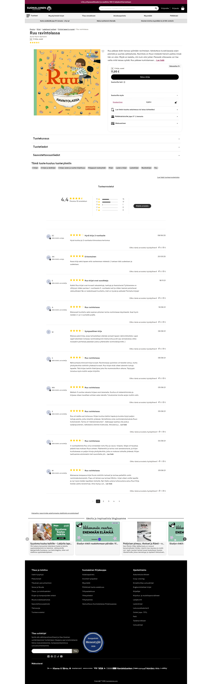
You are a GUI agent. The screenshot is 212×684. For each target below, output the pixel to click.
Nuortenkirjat (146, 168)
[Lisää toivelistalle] (103, 51)
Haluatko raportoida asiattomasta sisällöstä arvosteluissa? (55, 513)
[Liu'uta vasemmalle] (27, 539)
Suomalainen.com (111, 681)
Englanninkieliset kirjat (142, 587)
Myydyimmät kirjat (56, 16)
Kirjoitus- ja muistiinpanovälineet (146, 595)
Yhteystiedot (87, 595)
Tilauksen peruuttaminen (42, 583)
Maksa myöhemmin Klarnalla (106, 21)
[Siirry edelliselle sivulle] (93, 501)
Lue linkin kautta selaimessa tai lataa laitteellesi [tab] (135, 109)
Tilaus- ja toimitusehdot (41, 591)
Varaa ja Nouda (38, 587)
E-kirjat (35, 168)
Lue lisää (160, 60)
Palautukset (36, 579)
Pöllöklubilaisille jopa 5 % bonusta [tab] (129, 116)
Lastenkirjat (134, 168)
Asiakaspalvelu (119, 16)
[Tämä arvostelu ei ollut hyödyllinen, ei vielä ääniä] (163, 247)
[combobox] (129, 8)
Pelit (135, 616)
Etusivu (32, 29)
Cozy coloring (138, 579)
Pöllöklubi (174, 16)
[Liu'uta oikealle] (184, 539)
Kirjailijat (136, 591)
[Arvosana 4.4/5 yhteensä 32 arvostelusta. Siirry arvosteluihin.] (35, 42)
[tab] (106, 139)
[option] (54, 21)
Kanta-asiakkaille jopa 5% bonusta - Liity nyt (55, 21)
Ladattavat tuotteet (49, 29)
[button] (32, 16)
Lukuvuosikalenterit (141, 608)
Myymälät (148, 16)
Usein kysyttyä (38, 575)
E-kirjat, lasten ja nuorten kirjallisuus (72, 168)
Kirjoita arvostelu (142, 206)
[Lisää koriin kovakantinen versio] (176, 102)
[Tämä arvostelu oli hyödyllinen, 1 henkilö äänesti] (159, 431)
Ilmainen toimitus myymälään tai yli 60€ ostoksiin (157, 21)
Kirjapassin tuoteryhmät (97, 168)
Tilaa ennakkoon (88, 16)
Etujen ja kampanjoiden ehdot (44, 595)
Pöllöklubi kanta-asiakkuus (93, 587)
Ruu (155, 168)
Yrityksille (165, 8)
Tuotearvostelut (38, 612)
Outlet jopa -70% (140, 612)
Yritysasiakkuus (88, 591)
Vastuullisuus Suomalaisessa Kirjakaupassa (99, 604)
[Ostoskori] (182, 8)
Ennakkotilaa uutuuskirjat (143, 583)
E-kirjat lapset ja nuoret (66, 29)
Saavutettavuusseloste (41, 604)
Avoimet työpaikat (89, 579)
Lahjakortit (137, 600)
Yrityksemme (87, 600)
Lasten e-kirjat (121, 168)
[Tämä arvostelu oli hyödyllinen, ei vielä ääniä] (159, 247)
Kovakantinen (118, 102)
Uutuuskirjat (138, 625)
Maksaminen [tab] (120, 123)
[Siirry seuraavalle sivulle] (119, 501)
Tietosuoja (36, 608)
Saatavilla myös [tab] (117, 95)
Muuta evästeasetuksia (41, 600)
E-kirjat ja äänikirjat (48, 168)
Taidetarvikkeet (139, 621)
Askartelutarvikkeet (141, 575)
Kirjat (39, 29)
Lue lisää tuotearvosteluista (168, 177)
